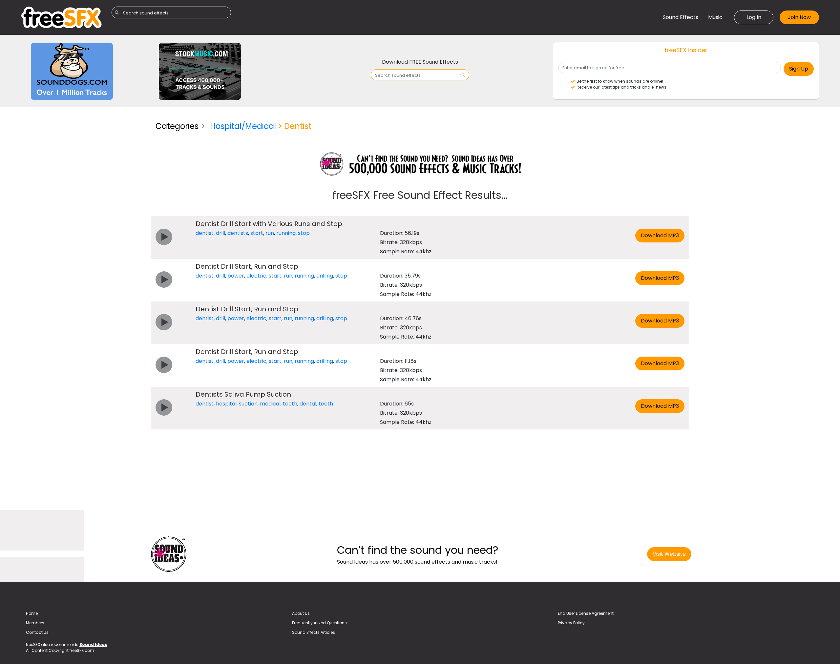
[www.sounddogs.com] (72, 71)
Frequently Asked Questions (319, 623)
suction (248, 403)
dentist (205, 233)
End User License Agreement (586, 613)
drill (220, 233)
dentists (237, 233)
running (286, 233)
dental (308, 403)
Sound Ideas (93, 644)
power (235, 276)
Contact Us (37, 632)
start (256, 233)
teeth (290, 403)
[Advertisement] (83, 162)
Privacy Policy (571, 623)
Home (32, 613)
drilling (324, 276)
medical (270, 403)
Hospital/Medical (243, 126)
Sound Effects (680, 17)
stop (304, 233)
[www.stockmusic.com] (200, 71)
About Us (301, 613)
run (269, 233)
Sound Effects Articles (313, 632)
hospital (226, 403)
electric (256, 276)
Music (715, 17)
